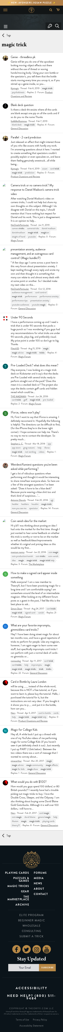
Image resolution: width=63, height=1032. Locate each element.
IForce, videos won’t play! (25, 412)
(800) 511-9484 (41, 997)
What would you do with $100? (29, 782)
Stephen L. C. (17, 443)
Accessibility (32, 988)
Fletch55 (15, 348)
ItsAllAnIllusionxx (19, 121)
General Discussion (19, 128)
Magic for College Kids (24, 730)
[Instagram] (36, 949)
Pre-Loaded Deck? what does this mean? (34, 365)
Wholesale (31, 926)
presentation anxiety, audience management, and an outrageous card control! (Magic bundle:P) (32, 253)
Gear (25, 891)
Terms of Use (22, 1019)
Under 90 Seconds (22, 317)
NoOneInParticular (20, 225)
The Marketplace (36, 564)
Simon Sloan (16, 608)
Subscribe (47, 967)
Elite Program (31, 915)
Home (31, 10)
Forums (40, 873)
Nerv (13, 713)
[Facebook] (16, 949)
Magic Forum (17, 240)
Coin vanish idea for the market (28, 521)
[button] (6, 26)
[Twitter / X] (26, 949)
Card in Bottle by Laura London (28, 682)
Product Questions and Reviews (25, 176)
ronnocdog (16, 661)
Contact (41, 894)
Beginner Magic (31, 920)
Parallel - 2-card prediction (26, 137)
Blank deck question (22, 105)
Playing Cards (17, 873)
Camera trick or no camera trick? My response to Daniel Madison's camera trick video (35, 189)
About (39, 889)
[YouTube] (47, 949)
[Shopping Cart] (58, 10)
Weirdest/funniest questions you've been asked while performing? (34, 466)
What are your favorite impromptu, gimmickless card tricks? (31, 627)
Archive (22, 905)
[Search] (57, 26)
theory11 (31, 859)
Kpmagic (15, 88)
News (38, 883)
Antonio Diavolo (18, 500)
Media (39, 878)
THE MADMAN (18, 396)
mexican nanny (18, 552)
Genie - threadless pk (23, 57)
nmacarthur (16, 761)
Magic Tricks (18, 886)
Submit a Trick (31, 936)
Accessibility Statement (31, 1025)
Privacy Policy (40, 1019)
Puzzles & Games (21, 879)
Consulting (31, 931)
